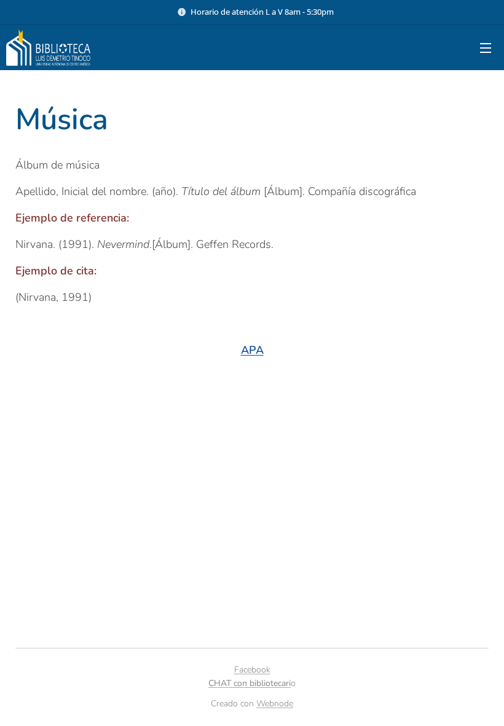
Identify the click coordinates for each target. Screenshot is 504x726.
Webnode (274, 703)
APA (252, 350)
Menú (485, 47)
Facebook (252, 670)
